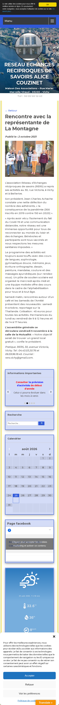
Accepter (29, 675)
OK (47, 4)
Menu (8, 21)
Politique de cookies (28, 700)
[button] (54, 636)
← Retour (11, 110)
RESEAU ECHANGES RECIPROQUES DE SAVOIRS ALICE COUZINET (29, 74)
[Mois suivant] (50, 449)
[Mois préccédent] (9, 449)
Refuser (29, 684)
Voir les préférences (29, 693)
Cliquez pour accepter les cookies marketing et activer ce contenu (29, 544)
